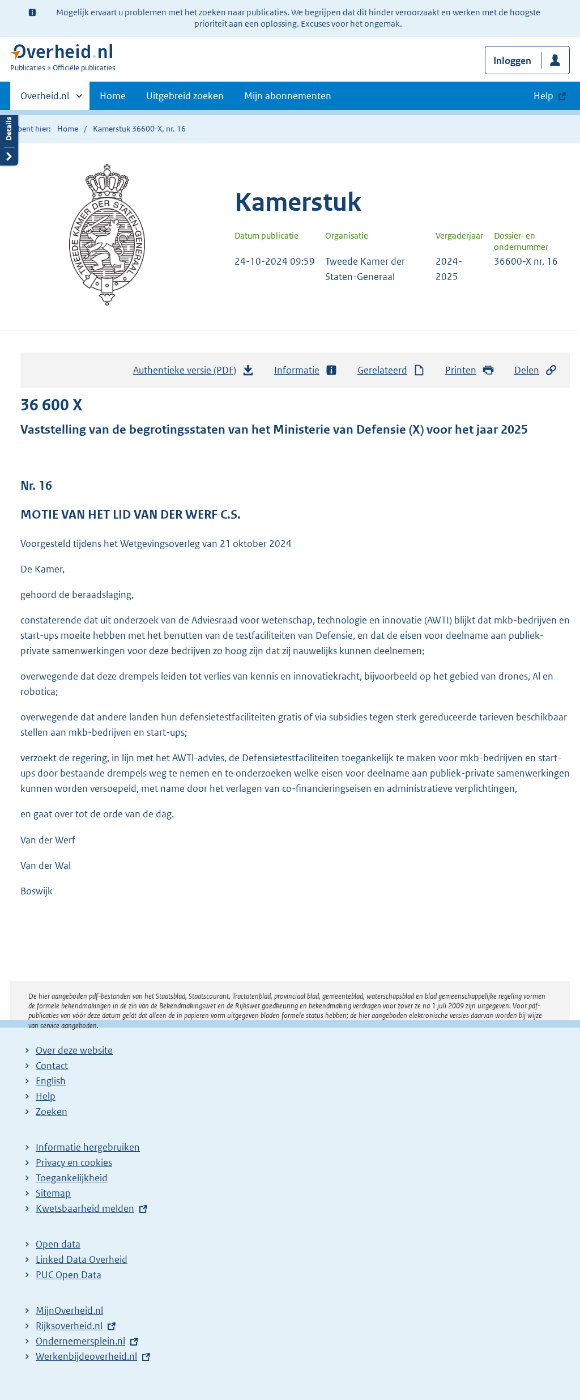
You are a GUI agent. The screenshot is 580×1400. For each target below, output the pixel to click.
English (51, 1081)
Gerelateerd (382, 370)
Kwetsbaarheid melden (85, 1208)
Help (46, 1096)
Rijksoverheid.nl (69, 1326)
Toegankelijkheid (72, 1178)
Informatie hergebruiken (88, 1147)
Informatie (296, 370)
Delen (526, 370)
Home (113, 96)
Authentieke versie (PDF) (187, 373)
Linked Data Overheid (81, 1259)
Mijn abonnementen (287, 96)
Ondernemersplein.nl (80, 1341)
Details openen (9, 137)
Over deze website (74, 1050)
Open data (58, 1244)
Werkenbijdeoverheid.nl (86, 1356)
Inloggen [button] (512, 60)
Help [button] (543, 96)
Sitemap (53, 1193)
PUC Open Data (68, 1275)
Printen (460, 370)
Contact (52, 1065)
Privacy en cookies (74, 1162)
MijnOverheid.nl (69, 1310)
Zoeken (51, 1111)
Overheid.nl (44, 100)
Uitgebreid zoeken (185, 96)
